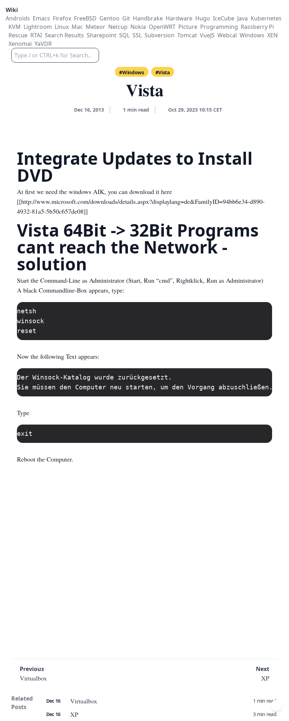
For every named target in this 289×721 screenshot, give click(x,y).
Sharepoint (101, 35)
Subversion (159, 35)
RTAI (36, 35)
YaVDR (43, 44)
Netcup (118, 27)
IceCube (223, 18)
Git (126, 18)
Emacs (41, 18)
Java (242, 18)
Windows (252, 35)
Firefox (62, 18)
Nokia (138, 27)
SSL (137, 35)
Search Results (64, 35)
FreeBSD (85, 18)
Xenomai (20, 44)
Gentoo (109, 18)
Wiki (12, 10)
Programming (219, 27)
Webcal (227, 35)
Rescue (17, 35)
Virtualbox (83, 701)
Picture (187, 27)
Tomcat (187, 35)
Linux (62, 27)
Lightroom (38, 27)
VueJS (207, 35)
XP (74, 714)
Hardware (179, 18)
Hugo (202, 18)
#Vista (162, 72)
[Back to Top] (276, 705)
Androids (18, 18)
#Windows (131, 72)
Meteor (95, 27)
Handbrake (148, 18)
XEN (272, 35)
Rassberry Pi (257, 27)
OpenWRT (162, 27)
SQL (124, 35)
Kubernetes (266, 18)
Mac (77, 27)
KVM (14, 27)
